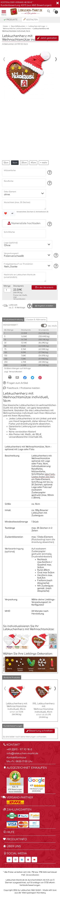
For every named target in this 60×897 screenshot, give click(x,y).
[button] (13, 319)
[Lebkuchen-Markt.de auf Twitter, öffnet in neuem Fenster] (22, 859)
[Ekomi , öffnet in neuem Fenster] (15, 782)
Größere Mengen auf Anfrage (17, 368)
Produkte (11, 20)
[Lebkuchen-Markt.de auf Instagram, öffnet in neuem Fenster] (15, 859)
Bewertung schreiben (41, 731)
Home (5, 26)
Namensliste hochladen (25, 223)
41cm (33, 163)
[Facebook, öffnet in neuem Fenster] (24, 377)
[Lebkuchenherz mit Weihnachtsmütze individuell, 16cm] (28, 73)
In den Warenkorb (45, 287)
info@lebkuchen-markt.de (22, 753)
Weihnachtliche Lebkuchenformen (17, 29)
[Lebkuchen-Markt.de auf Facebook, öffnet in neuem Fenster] (9, 859)
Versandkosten (19, 299)
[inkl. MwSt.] (44, 325)
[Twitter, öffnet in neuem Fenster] (32, 377)
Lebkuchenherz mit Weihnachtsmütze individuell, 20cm (16, 706)
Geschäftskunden (18, 26)
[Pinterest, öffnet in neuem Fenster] (40, 377)
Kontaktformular (16, 757)
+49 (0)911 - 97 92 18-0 (19, 749)
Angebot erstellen (45, 306)
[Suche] (48, 12)
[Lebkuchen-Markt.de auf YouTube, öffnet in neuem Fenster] (34, 859)
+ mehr (43, 163)
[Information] (49, 172)
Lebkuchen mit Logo (36, 26)
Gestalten (32, 20)
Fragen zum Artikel (17, 383)
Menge (7, 286)
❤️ (5, 213)
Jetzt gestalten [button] (48, 38)
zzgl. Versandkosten (13, 372)
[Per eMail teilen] (17, 378)
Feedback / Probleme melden (23, 388)
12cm (5, 163)
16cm (14, 163)
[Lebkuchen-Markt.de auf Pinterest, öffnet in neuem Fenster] (28, 859)
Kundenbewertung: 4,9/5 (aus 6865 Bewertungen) (26, 5)
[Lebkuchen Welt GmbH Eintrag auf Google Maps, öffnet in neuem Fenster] (36, 780)
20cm (24, 163)
